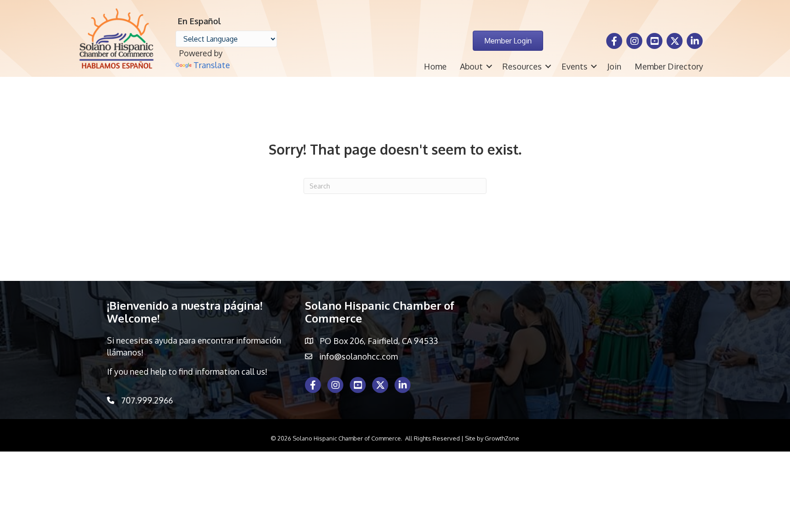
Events (574, 66)
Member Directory (669, 66)
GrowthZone (502, 438)
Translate (211, 65)
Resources (522, 66)
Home (435, 66)
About (471, 66)
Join (614, 66)
